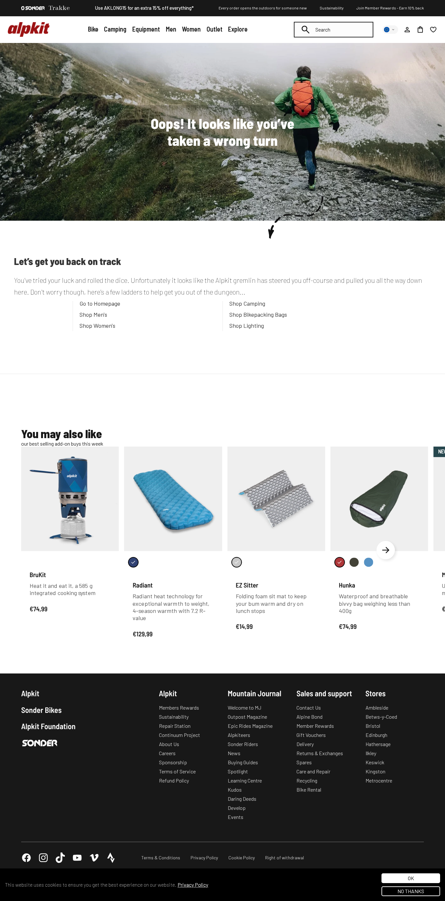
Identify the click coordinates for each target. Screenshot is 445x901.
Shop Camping (247, 303)
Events (235, 817)
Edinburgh (376, 735)
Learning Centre (245, 780)
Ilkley (371, 753)
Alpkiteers (239, 735)
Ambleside (377, 707)
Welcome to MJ (244, 707)
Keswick (375, 762)
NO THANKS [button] (410, 891)
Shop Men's (93, 314)
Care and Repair (313, 771)
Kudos (235, 789)
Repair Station (175, 726)
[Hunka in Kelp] (354, 562)
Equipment (146, 29)
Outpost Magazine (247, 717)
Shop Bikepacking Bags (258, 314)
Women (191, 29)
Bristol (373, 726)
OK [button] (411, 878)
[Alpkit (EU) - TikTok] (60, 857)
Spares (304, 762)
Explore (238, 29)
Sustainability (332, 8)
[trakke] (59, 8)
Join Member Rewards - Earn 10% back (390, 8)
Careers (167, 753)
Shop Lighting (246, 325)
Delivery (305, 744)
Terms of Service (177, 771)
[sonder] (33, 8)
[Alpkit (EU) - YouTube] (77, 857)
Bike (93, 29)
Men (171, 29)
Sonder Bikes (41, 710)
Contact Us (308, 707)
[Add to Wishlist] (110, 453)
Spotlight (238, 771)
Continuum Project (179, 735)
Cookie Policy (241, 857)
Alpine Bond (309, 717)
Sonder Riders (243, 744)
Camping (115, 29)
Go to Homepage (99, 303)
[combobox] (333, 29)
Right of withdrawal (284, 857)
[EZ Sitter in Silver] (236, 562)
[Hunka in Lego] (368, 562)
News (234, 753)
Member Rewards (315, 726)
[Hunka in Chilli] (339, 562)
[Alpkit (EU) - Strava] (111, 857)
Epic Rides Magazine (250, 726)
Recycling (306, 780)
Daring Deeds (242, 799)
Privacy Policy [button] (193, 884)
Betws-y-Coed (381, 717)
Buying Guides (243, 762)
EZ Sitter (247, 585)
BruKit (38, 574)
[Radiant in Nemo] (133, 562)
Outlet (215, 29)
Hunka (347, 585)
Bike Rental (308, 789)
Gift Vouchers (311, 735)
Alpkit (30, 693)
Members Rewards (179, 707)
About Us (169, 744)
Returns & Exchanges (319, 753)
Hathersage (378, 744)
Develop (237, 808)
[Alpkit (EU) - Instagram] (43, 857)
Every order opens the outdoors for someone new (263, 8)
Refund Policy (174, 780)
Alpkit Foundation (48, 726)
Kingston (375, 771)
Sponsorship (173, 762)
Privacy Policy (204, 857)
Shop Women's (97, 325)
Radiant (143, 585)
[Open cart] (420, 30)
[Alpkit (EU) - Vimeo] (94, 857)
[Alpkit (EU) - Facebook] (26, 857)
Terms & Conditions (160, 857)
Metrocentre (379, 780)
